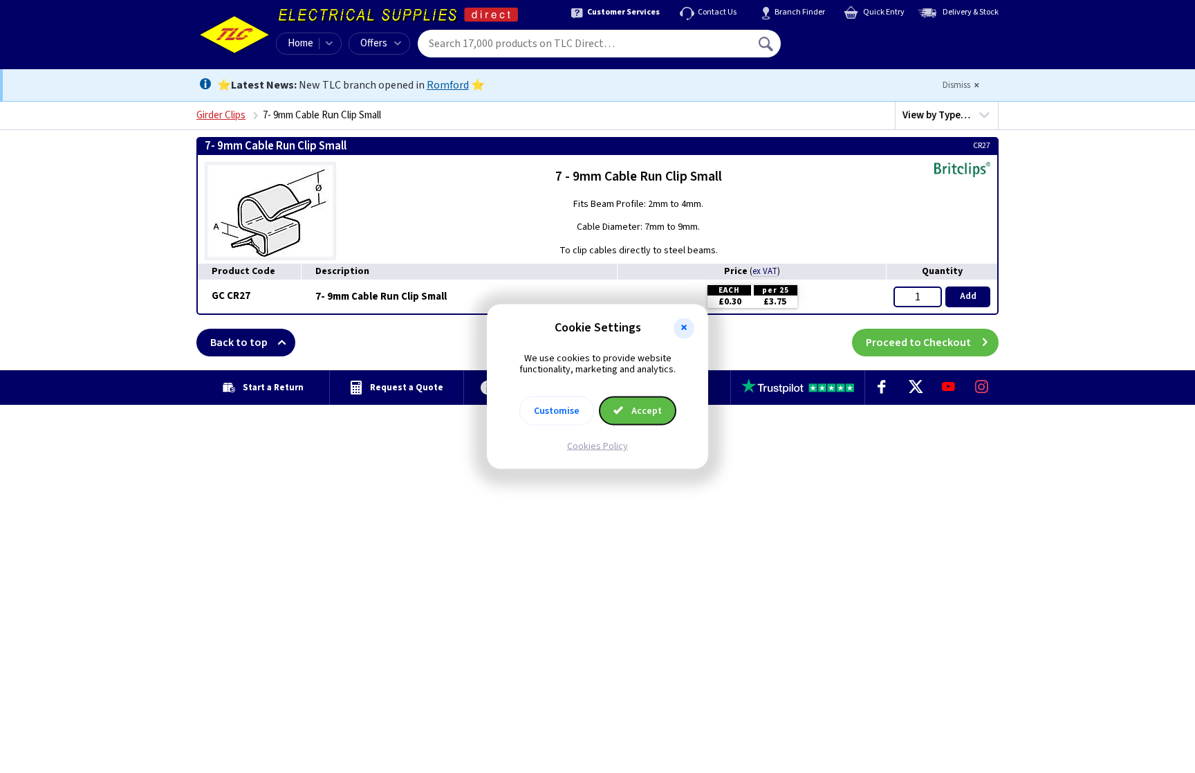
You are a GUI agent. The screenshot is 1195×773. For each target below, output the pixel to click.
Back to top (239, 342)
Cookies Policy (597, 446)
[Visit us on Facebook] (881, 387)
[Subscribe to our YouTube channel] (948, 387)
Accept (645, 411)
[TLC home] (234, 34)
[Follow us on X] (915, 387)
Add (968, 296)
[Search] (767, 43)
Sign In (854, 39)
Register (844, 48)
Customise (557, 411)
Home (300, 43)
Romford (448, 85)
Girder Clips (221, 115)
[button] (684, 328)
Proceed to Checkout (918, 342)
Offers (373, 43)
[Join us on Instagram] (982, 387)
